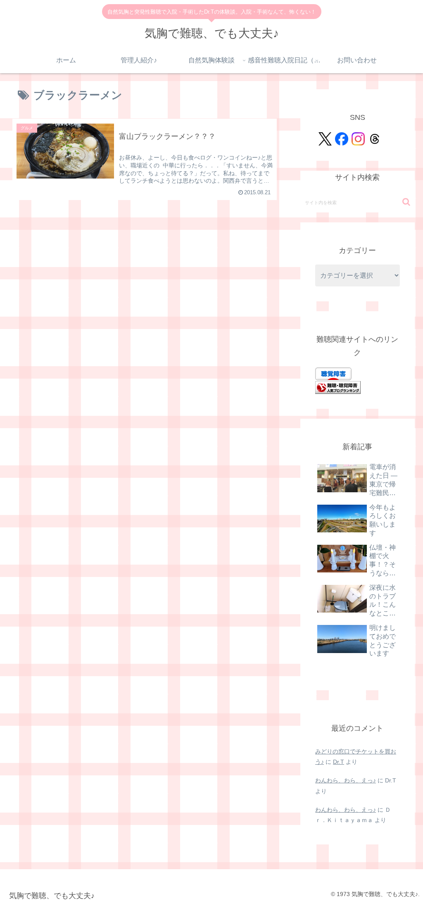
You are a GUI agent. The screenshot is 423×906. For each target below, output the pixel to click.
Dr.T (338, 761)
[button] (406, 202)
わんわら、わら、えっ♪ (345, 780)
